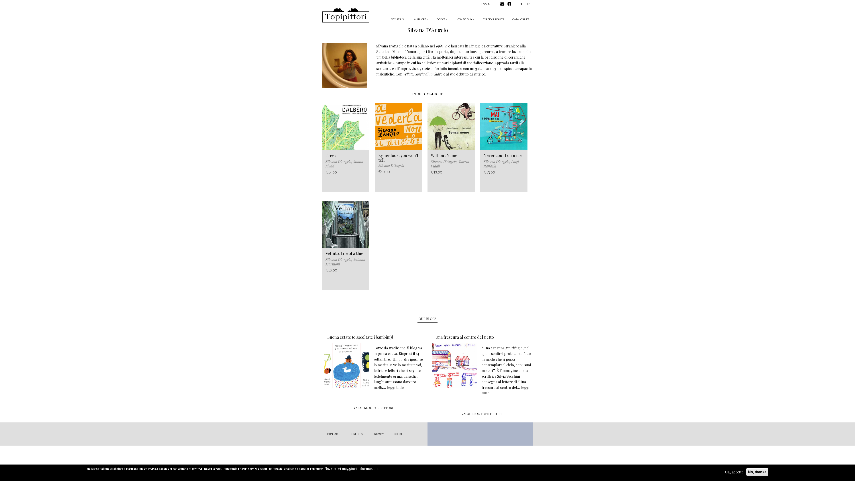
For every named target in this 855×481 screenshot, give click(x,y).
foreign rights (493, 19)
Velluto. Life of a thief (345, 253)
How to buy (464, 19)
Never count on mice (503, 155)
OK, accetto (734, 472)
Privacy (378, 434)
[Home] (345, 15)
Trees (331, 155)
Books (441, 19)
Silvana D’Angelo (338, 161)
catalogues (520, 19)
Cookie (398, 434)
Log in (485, 4)
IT (521, 4)
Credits (357, 434)
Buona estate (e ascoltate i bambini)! (360, 337)
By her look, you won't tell (398, 158)
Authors (420, 19)
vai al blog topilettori (482, 414)
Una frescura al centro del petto (464, 337)
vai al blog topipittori (373, 408)
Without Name (444, 155)
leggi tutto (395, 387)
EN (528, 4)
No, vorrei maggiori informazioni (351, 468)
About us (397, 19)
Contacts (334, 434)
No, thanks (757, 472)
